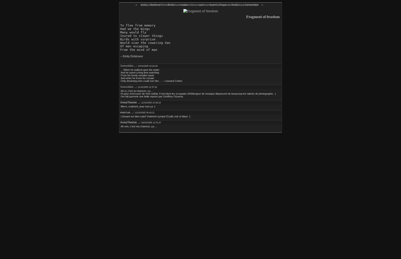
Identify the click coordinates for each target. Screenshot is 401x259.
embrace (193, 4)
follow (164, 4)
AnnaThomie (128, 102)
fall (218, 4)
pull (148, 4)
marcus (125, 112)
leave (177, 4)
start (229, 4)
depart (242, 4)
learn (207, 4)
